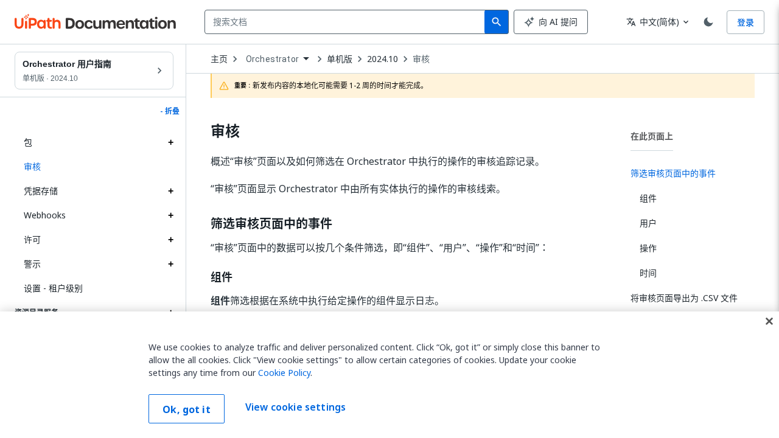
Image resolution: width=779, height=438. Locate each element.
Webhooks (45, 215)
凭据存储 (41, 190)
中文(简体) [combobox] (652, 21)
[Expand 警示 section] (170, 264)
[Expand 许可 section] (170, 239)
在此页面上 (652, 136)
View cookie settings (295, 407)
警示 (32, 263)
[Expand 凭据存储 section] (170, 191)
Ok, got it (186, 409)
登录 (745, 22)
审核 (421, 59)
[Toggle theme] (708, 21)
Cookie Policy (284, 372)
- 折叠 (170, 111)
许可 (32, 239)
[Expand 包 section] (170, 142)
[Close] (769, 321)
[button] (94, 167)
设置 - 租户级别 (53, 288)
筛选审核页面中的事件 (271, 223)
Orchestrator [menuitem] (272, 59)
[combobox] (347, 22)
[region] (389, 374)
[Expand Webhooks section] (170, 215)
